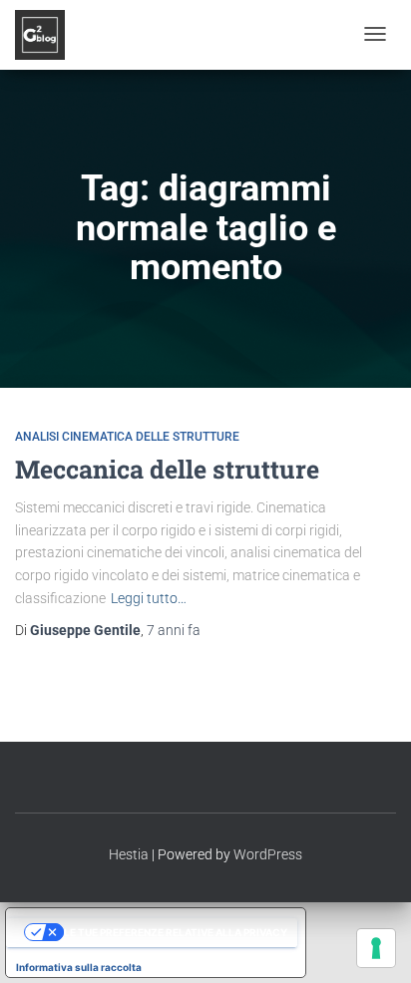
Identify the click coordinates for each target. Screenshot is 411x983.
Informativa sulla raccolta (79, 967)
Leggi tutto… (149, 598)
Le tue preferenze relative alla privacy (175, 932)
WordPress (267, 854)
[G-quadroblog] (40, 35)
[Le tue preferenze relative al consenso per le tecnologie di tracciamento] (376, 948)
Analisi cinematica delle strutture (127, 437)
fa (174, 630)
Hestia (129, 854)
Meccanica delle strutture (167, 469)
